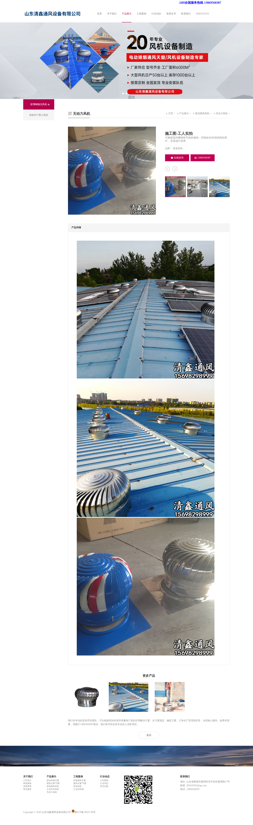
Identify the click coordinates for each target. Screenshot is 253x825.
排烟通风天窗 (79, 780)
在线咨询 (178, 157)
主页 (170, 113)
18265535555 (202, 13)
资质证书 (171, 13)
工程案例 (141, 13)
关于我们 (112, 13)
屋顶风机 (77, 786)
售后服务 (27, 789)
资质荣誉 (27, 786)
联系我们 (186, 13)
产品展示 (126, 13)
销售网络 (27, 783)
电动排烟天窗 (53, 780)
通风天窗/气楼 (53, 783)
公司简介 (27, 780)
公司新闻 (104, 780)
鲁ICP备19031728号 (85, 812)
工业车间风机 (53, 789)
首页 (99, 13)
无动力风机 (222, 113)
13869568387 (204, 157)
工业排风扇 (78, 789)
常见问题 (104, 786)
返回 (148, 735)
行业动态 (156, 13)
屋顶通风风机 (202, 113)
